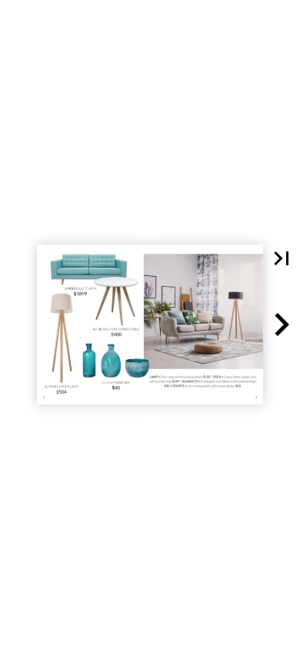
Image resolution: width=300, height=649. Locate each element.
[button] (281, 258)
